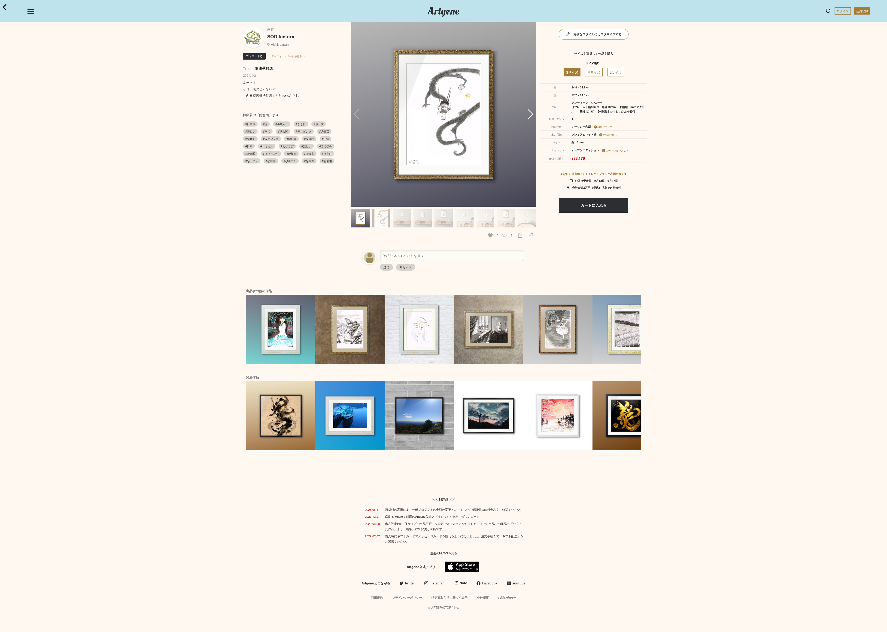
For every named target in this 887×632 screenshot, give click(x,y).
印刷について (605, 127)
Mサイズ (594, 72)
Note (463, 583)
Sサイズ (572, 72)
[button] (530, 114)
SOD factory (280, 36)
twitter (410, 583)
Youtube (519, 583)
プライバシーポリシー (407, 597)
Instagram (437, 583)
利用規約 (377, 597)
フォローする (254, 56)
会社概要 (483, 597)
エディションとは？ (617, 150)
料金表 (491, 509)
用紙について (610, 134)
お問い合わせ (507, 597)
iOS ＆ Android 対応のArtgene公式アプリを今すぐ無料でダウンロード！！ (435, 516)
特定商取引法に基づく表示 (449, 597)
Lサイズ (615, 72)
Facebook (490, 583)
